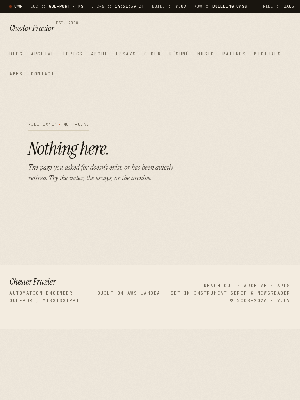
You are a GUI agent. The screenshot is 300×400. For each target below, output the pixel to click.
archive (140, 178)
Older (152, 54)
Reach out (219, 285)
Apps (16, 74)
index (76, 178)
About (99, 54)
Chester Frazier (44, 28)
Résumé (179, 54)
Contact (42, 74)
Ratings (234, 54)
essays (104, 178)
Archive (42, 54)
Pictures (267, 54)
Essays (126, 54)
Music (205, 54)
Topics (72, 54)
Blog (16, 54)
